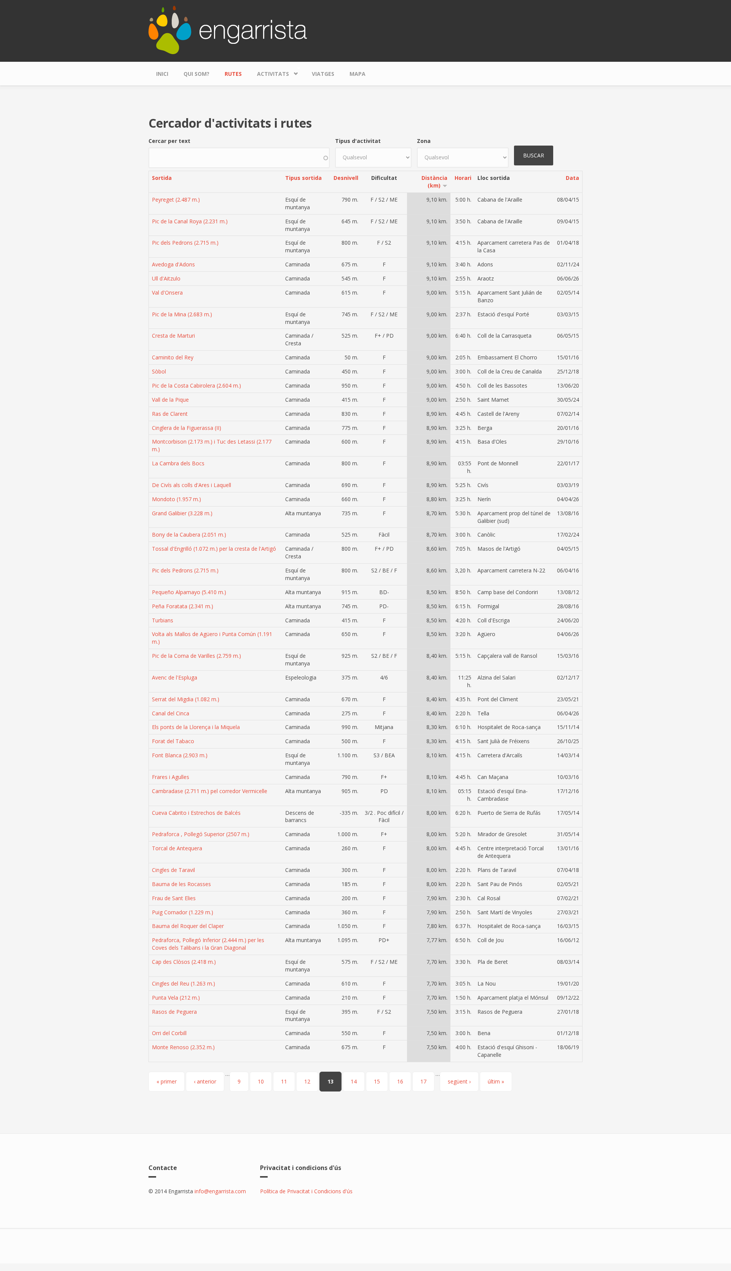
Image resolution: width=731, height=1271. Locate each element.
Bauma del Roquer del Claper (188, 926)
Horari (463, 177)
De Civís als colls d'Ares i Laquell (191, 485)
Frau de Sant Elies (174, 898)
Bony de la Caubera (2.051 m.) (189, 534)
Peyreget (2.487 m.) (176, 199)
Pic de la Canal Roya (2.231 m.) (190, 221)
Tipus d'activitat (358, 140)
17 (423, 1081)
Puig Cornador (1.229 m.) (182, 912)
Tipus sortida (303, 177)
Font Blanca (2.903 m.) (179, 755)
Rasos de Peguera (174, 1011)
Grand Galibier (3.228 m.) (182, 513)
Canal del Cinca (170, 713)
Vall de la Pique (170, 399)
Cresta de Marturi (173, 335)
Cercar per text (169, 140)
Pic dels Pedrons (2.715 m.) (185, 242)
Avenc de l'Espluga (174, 677)
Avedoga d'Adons (173, 264)
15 (377, 1081)
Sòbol (159, 371)
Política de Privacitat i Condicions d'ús (306, 1191)
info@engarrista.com (220, 1191)
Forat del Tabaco (173, 741)
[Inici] (227, 29)
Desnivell (346, 177)
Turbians (162, 620)
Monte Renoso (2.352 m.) (183, 1047)
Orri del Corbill (169, 1033)
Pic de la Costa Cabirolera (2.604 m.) (196, 385)
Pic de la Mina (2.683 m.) (182, 314)
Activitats (269, 72)
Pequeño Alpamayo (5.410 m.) (189, 592)
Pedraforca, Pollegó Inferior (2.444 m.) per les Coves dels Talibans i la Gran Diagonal (208, 943)
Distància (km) (434, 181)
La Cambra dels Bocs (178, 463)
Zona (424, 140)
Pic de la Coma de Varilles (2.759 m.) (196, 655)
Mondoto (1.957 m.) (176, 499)
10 (261, 1081)
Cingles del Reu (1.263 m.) (183, 983)
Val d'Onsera (167, 292)
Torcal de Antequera (177, 848)
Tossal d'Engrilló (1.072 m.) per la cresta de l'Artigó (214, 548)
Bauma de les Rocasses (181, 884)
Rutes (233, 73)
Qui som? (196, 73)
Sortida (162, 177)
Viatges (323, 73)
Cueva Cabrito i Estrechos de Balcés (196, 812)
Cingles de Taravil (173, 870)
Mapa (358, 73)
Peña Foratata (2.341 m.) (182, 606)
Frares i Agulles (170, 777)
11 (284, 1081)
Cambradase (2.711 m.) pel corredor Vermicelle (209, 791)
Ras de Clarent (170, 413)
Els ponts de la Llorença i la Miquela (196, 727)
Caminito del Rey (172, 357)
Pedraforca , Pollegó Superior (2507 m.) (200, 834)
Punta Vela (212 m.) (176, 997)
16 (400, 1081)
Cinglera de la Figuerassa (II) (186, 427)
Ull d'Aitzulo (166, 278)
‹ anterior (205, 1081)
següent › (459, 1081)
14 (354, 1081)
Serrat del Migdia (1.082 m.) (185, 699)
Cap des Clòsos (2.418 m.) (184, 961)
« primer (166, 1081)
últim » (496, 1081)
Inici (162, 73)
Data (572, 177)
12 (307, 1081)
